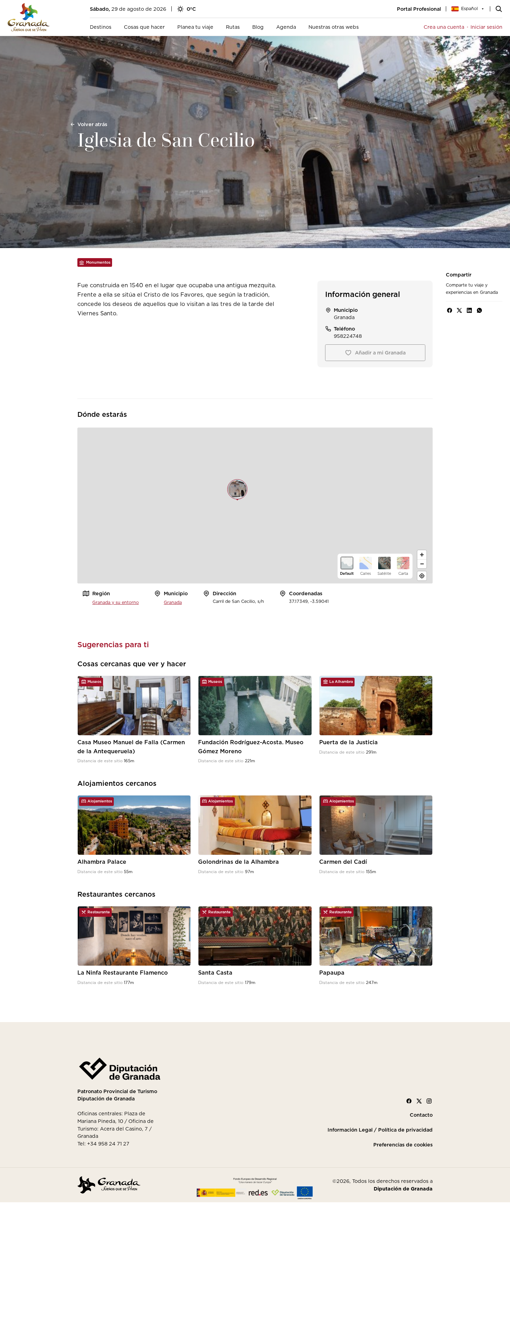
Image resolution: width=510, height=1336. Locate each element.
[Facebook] (409, 1101)
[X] (419, 1101)
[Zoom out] (421, 563)
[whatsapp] (479, 310)
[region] (255, 505)
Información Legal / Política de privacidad (380, 1129)
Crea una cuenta (444, 27)
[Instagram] (429, 1101)
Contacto (421, 1115)
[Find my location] (421, 575)
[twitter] (459, 310)
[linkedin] (469, 310)
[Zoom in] (421, 554)
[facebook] (449, 310)
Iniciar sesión (486, 27)
